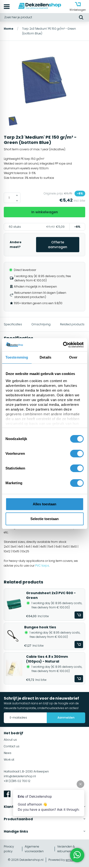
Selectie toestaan (44, 519)
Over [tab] (73, 357)
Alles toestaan (44, 504)
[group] (44, 80)
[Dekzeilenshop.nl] (39, 6)
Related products (72, 324)
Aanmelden (66, 717)
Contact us (11, 746)
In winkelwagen (44, 212)
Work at (9, 760)
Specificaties (13, 324)
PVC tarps (42, 566)
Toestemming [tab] (16, 357)
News (7, 753)
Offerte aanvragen (57, 244)
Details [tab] (45, 357)
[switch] (77, 453)
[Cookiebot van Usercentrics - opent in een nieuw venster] (63, 345)
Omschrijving (41, 324)
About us (10, 740)
